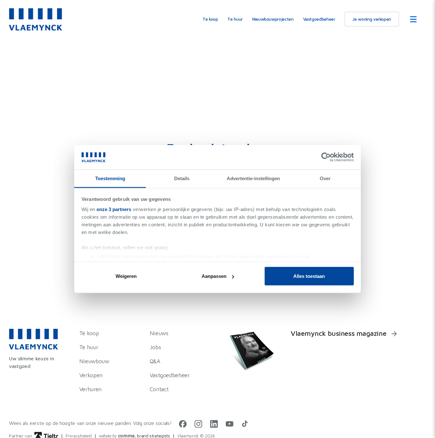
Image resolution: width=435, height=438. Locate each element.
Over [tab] (325, 178)
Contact (159, 389)
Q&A (155, 361)
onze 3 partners (113, 209)
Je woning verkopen (372, 19)
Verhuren (90, 389)
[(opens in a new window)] (183, 425)
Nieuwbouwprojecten (273, 19)
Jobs (155, 347)
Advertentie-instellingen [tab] (253, 178)
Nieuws (159, 333)
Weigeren (126, 276)
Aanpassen (214, 276)
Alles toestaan (309, 276)
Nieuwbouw (94, 361)
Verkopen (91, 375)
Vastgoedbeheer (319, 19)
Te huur (234, 19)
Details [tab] (181, 178)
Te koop (210, 19)
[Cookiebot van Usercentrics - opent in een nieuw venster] (326, 157)
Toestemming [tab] (110, 178)
